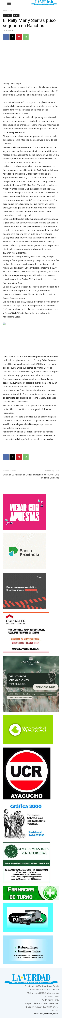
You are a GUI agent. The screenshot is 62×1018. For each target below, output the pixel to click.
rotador (16, 15)
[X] (12, 37)
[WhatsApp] (26, 37)
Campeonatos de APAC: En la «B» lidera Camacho (45, 476)
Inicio (5, 11)
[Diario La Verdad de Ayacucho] (44, 2)
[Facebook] (6, 37)
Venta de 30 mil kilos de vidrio (17, 474)
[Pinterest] (19, 37)
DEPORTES (14, 11)
